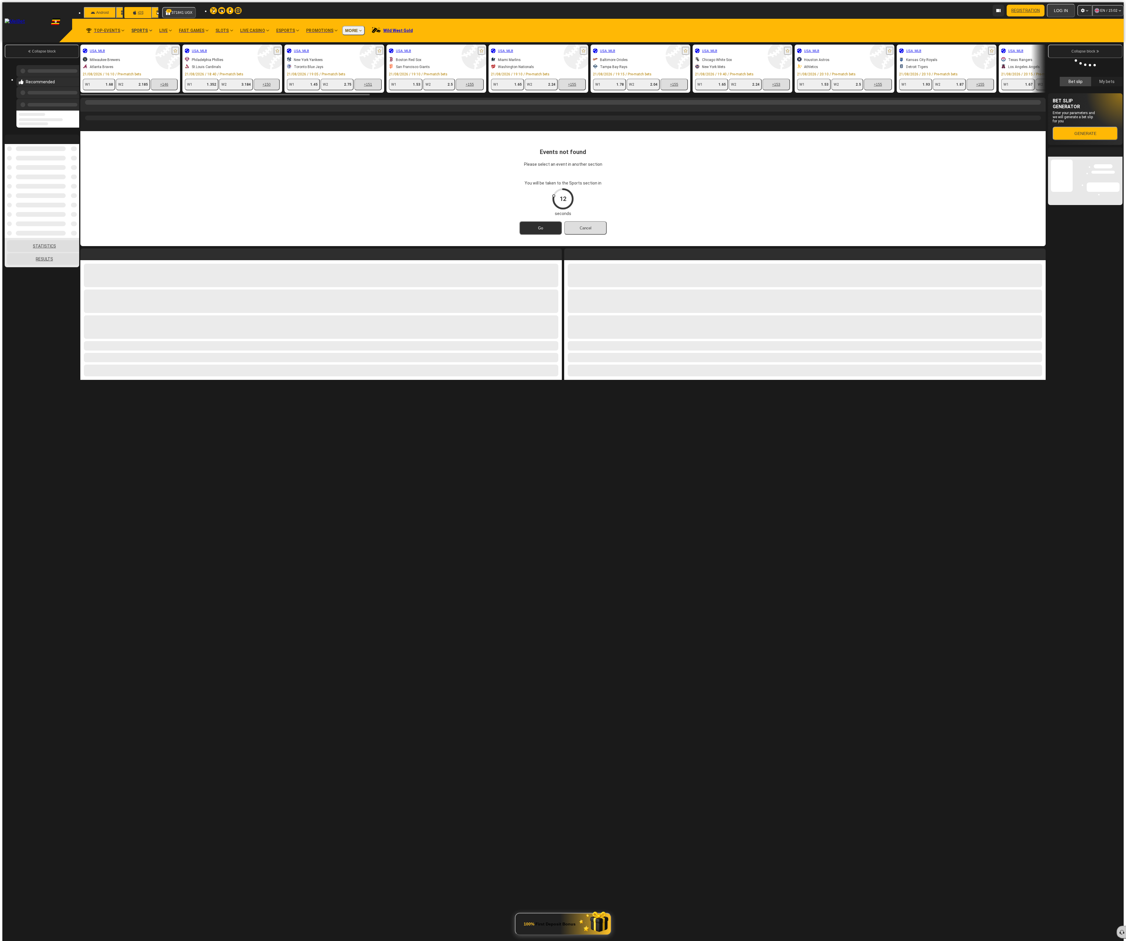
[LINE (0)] (86, 108)
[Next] (582, 253)
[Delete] (1039, 253)
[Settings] (1084, 10)
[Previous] (73, 99)
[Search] (1040, 108)
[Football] (97, 108)
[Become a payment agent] (998, 10)
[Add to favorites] (175, 51)
